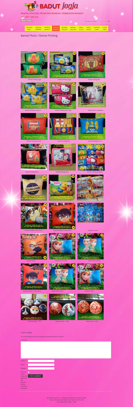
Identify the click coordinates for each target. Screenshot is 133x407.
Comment (24, 340)
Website (23, 368)
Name (23, 361)
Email (23, 364)
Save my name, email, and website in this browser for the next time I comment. (24, 380)
